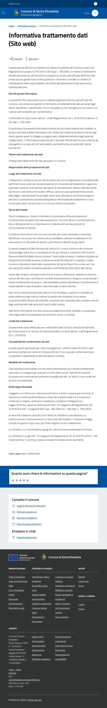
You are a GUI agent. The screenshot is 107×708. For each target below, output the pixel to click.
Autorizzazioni (38, 599)
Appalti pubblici (39, 594)
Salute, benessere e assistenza (64, 597)
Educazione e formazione (38, 619)
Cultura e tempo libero (39, 610)
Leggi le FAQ (37, 636)
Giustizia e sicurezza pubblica (64, 579)
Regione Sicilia (14, 3)
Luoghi (81, 604)
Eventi (81, 609)
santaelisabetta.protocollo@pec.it (24, 679)
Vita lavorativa (62, 617)
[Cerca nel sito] (95, 13)
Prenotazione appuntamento (39, 643)
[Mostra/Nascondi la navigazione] (3, 13)
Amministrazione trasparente (63, 639)
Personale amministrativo (16, 601)
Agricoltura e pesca (40, 576)
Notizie (81, 576)
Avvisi (81, 585)
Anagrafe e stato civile (40, 588)
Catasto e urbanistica (41, 603)
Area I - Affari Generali (15, 671)
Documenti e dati (16, 608)
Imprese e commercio (65, 585)
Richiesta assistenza (41, 659)
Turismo (58, 612)
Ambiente (36, 581)
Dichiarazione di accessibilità (62, 657)
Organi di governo (17, 576)
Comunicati (83, 581)
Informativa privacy (64, 645)
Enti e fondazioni (16, 590)
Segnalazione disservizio (38, 652)
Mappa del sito (35, 700)
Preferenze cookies (17, 700)
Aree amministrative (18, 581)
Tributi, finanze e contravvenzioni (62, 606)
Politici (12, 594)
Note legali (60, 650)
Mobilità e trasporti (64, 590)
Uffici (11, 585)
